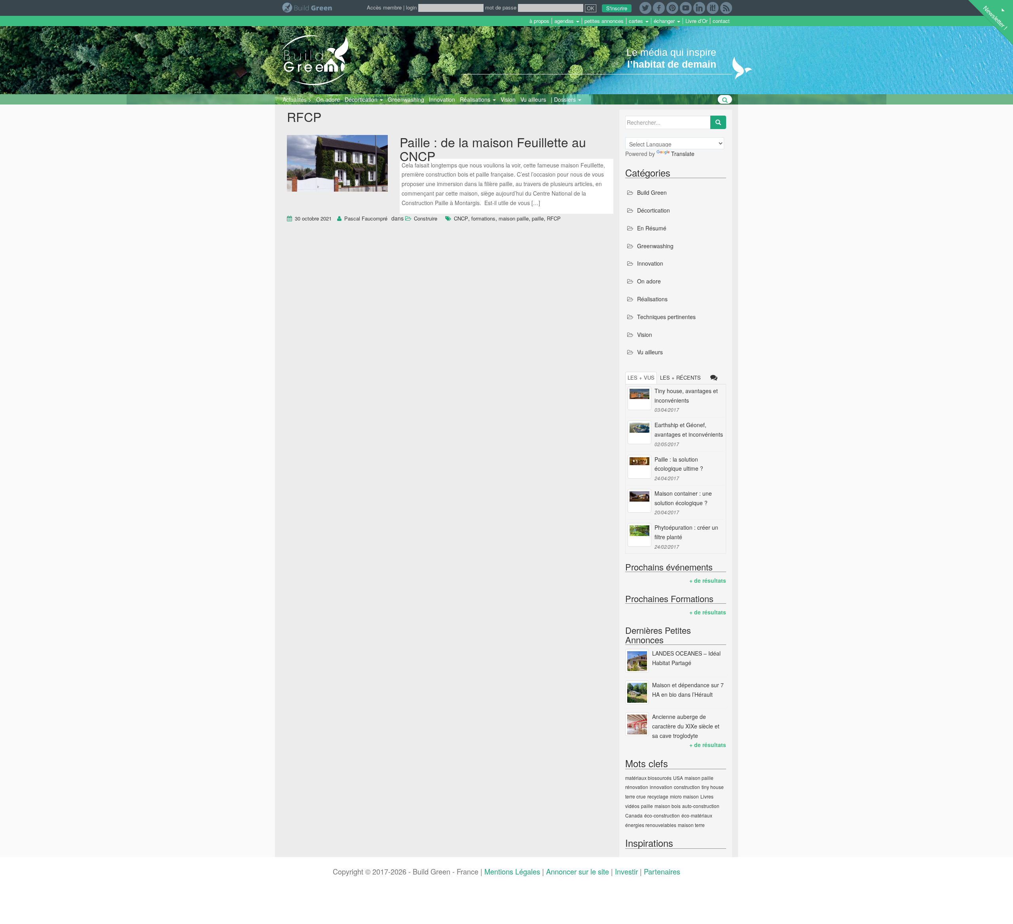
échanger (665, 21)
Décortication (362, 99)
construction (687, 786)
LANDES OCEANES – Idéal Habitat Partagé (686, 658)
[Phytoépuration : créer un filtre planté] (639, 535)
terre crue (635, 796)
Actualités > (297, 99)
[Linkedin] (699, 7)
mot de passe (500, 7)
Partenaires (662, 871)
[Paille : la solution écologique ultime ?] (639, 467)
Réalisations (476, 99)
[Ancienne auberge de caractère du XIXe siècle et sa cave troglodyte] (637, 724)
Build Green (652, 192)
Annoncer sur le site (577, 871)
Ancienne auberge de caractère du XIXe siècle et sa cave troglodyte (685, 726)
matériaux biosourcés (648, 777)
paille (538, 218)
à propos (539, 21)
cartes (637, 21)
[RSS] (726, 7)
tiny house (713, 786)
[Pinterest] (672, 7)
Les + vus (641, 377)
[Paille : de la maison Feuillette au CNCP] (337, 164)
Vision (508, 99)
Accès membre (384, 7)
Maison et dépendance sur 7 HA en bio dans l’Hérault (688, 689)
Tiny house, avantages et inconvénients (686, 395)
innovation (661, 786)
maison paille (514, 218)
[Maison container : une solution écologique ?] (639, 501)
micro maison (684, 796)
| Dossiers (564, 99)
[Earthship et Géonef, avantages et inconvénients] (639, 432)
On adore (328, 99)
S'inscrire (616, 8)
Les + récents (680, 377)
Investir (626, 871)
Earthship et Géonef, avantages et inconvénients (688, 429)
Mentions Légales (512, 871)
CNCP (461, 218)
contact (721, 21)
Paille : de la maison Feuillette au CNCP (493, 149)
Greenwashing (406, 99)
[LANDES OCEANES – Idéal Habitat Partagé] (637, 661)
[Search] (718, 122)
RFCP (554, 218)
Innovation (442, 99)
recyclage (657, 796)
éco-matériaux (696, 815)
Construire (425, 218)
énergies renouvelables (650, 824)
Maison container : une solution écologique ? (683, 498)
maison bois (667, 805)
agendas (564, 21)
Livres (706, 796)
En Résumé (651, 228)
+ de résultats (707, 580)
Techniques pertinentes (666, 317)
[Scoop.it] (713, 7)
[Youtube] (686, 7)
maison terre (691, 824)
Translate (682, 154)
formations (483, 218)
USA (678, 777)
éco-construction (662, 815)
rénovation (636, 786)
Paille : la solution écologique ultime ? (678, 464)
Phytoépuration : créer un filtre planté (686, 532)
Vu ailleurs (533, 99)
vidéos (632, 805)
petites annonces (604, 21)
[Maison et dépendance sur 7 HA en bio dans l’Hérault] (637, 692)
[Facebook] (659, 7)
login (411, 7)
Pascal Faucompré (365, 218)
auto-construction (700, 805)
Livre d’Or (696, 21)
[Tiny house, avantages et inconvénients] (639, 398)
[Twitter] (645, 7)
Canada (634, 815)
